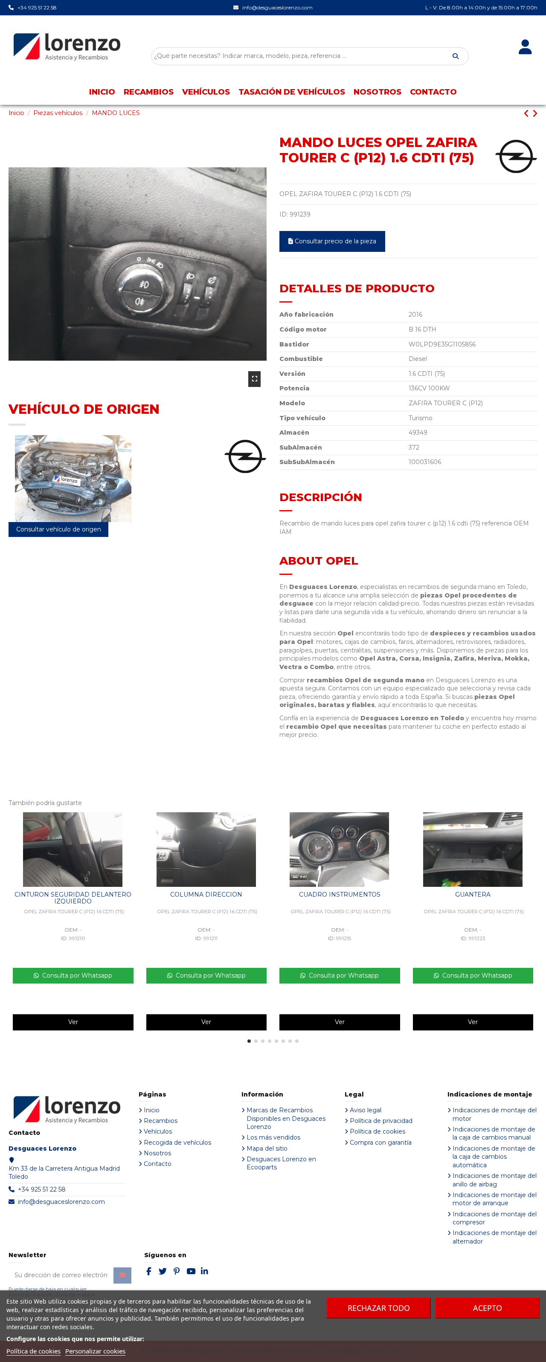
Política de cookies (377, 1131)
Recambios (160, 1121)
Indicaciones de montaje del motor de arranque (495, 1199)
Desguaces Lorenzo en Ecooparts (281, 1163)
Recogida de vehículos (177, 1142)
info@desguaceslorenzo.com (61, 1202)
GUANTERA (473, 894)
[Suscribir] (122, 1275)
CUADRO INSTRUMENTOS (339, 894)
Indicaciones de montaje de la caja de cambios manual (494, 1133)
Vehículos (158, 1131)
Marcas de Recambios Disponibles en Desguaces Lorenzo (286, 1118)
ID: (283, 214)
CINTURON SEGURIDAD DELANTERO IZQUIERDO (73, 898)
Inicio (152, 1110)
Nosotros (157, 1153)
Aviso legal (365, 1110)
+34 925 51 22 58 (42, 1189)
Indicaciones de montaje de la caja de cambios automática (494, 1157)
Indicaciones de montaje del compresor (495, 1218)
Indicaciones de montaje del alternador (495, 1237)
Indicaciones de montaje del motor (495, 1114)
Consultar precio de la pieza (335, 241)
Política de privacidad (381, 1121)
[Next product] (534, 113)
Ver (73, 1022)
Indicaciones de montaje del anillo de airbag (495, 1180)
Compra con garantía (381, 1142)
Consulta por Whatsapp (75, 975)
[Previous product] (528, 113)
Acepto (487, 1308)
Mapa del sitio (267, 1148)
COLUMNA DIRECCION (206, 894)
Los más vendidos (273, 1137)
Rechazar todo (379, 1308)
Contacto (157, 1164)
